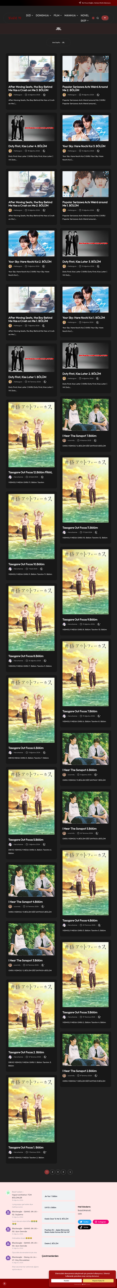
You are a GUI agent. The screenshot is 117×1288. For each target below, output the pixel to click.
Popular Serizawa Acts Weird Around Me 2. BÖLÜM (85, 88)
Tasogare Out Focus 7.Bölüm (79, 711)
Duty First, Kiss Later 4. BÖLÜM (27, 146)
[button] (105, 17)
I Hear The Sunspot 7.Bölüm (79, 435)
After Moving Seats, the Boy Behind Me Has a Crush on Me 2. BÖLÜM (30, 203)
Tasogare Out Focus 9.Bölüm (79, 619)
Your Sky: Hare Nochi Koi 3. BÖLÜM (83, 146)
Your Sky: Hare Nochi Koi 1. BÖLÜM (83, 317)
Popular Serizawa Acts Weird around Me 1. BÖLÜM (85, 203)
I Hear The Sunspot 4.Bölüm (25, 901)
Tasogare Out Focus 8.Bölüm (25, 656)
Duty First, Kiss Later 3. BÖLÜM (81, 261)
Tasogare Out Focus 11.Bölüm (80, 527)
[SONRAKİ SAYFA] (70, 1172)
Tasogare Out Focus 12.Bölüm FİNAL (30, 472)
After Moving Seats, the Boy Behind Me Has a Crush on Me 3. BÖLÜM (30, 88)
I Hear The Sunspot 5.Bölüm (79, 828)
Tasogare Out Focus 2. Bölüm (26, 1052)
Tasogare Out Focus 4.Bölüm (79, 920)
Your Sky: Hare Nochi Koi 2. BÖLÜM (29, 261)
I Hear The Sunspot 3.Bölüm (25, 960)
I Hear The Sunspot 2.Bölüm (79, 1071)
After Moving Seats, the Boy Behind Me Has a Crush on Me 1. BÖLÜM (30, 319)
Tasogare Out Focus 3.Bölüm (79, 1012)
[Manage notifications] (4, 1283)
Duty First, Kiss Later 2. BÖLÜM (81, 373)
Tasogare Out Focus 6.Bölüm (26, 748)
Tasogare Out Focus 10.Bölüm (26, 564)
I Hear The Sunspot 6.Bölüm (79, 770)
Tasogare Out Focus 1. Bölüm (25, 1147)
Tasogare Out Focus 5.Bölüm (25, 839)
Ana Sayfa (56, 42)
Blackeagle (17, 1211)
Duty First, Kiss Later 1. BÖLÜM (27, 377)
